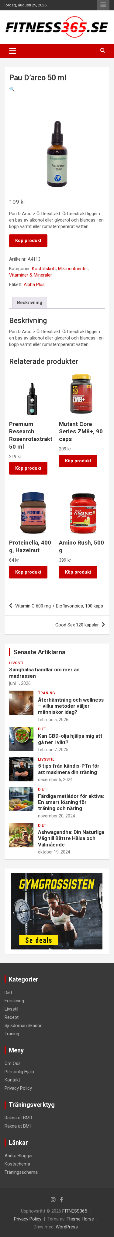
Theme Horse (80, 1219)
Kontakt (12, 1080)
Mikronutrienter (73, 268)
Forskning (14, 1001)
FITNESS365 (74, 1211)
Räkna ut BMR (18, 1118)
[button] (12, 89)
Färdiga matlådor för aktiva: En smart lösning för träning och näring (71, 802)
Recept (12, 1017)
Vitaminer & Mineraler (30, 275)
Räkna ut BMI (18, 1126)
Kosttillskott (44, 268)
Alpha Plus (34, 284)
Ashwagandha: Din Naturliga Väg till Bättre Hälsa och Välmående (71, 838)
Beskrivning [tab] (29, 302)
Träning (46, 693)
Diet (42, 729)
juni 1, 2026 (20, 683)
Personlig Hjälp (19, 1071)
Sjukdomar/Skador (23, 1025)
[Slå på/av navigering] (13, 51)
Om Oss (13, 1063)
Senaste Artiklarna (39, 652)
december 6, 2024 (55, 779)
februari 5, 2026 (53, 719)
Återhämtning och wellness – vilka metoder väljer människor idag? (71, 706)
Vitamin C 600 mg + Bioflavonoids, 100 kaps (59, 606)
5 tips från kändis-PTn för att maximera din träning (68, 769)
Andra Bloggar (19, 1155)
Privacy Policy (18, 1088)
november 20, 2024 (56, 815)
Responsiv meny (103, 5)
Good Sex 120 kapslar (77, 625)
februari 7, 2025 (53, 749)
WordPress (67, 1227)
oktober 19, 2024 (54, 852)
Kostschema (17, 1164)
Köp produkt (28, 240)
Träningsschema (21, 1172)
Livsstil (17, 663)
